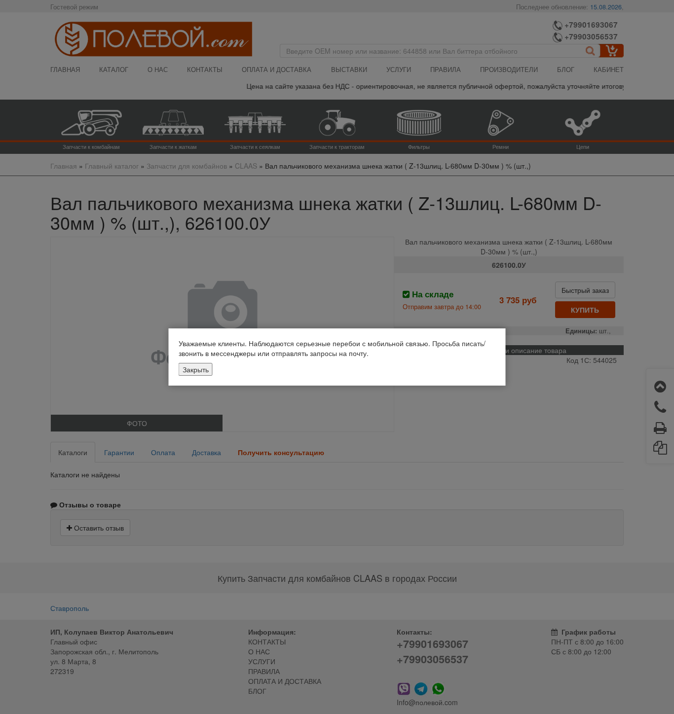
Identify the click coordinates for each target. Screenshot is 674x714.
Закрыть (196, 369)
